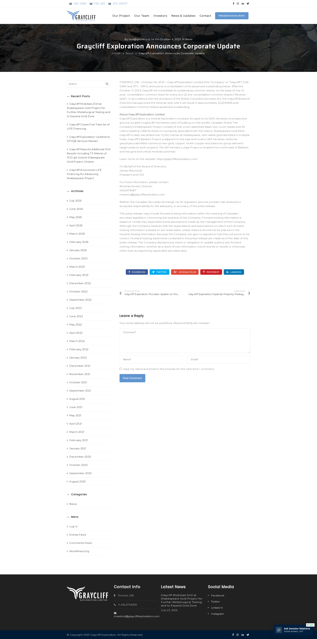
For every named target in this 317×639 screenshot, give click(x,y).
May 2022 (75, 324)
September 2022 (80, 299)
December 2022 (80, 283)
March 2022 (77, 341)
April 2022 (75, 332)
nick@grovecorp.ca (141, 39)
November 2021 (79, 374)
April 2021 (75, 423)
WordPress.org (79, 551)
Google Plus (187, 272)
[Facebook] (233, 3)
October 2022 (78, 291)
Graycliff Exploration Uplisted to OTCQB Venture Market (88, 139)
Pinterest (212, 272)
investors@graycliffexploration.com (136, 616)
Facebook (138, 272)
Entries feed (77, 534)
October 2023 (78, 258)
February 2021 (78, 440)
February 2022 (78, 349)
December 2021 (79, 365)
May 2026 (75, 217)
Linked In (217, 607)
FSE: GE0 (99, 3)
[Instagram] (238, 3)
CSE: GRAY (80, 3)
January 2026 (78, 250)
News (189, 39)
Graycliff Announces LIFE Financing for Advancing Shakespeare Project (84, 174)
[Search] (107, 84)
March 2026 (77, 233)
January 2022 (78, 357)
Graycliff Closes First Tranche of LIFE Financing (88, 126)
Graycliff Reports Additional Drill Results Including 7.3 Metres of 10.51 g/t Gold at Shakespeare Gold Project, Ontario (88, 155)
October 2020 (78, 465)
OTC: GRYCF (120, 3)
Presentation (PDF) (232, 15)
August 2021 (77, 398)
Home (116, 53)
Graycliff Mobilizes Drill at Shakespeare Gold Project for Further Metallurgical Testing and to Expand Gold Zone (88, 110)
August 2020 (77, 481)
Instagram (217, 613)
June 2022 (76, 316)
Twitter (161, 272)
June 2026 (76, 208)
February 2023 (78, 275)
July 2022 (75, 308)
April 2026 (75, 225)
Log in (73, 526)
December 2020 (80, 456)
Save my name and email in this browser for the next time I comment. (168, 369)
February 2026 (78, 242)
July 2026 (75, 200)
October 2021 (78, 382)
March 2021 (76, 431)
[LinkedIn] (243, 3)
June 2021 (75, 407)
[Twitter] (248, 3)
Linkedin (235, 272)
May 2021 (75, 415)
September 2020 (80, 473)
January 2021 (77, 448)
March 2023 (77, 266)
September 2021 (80, 390)
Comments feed (80, 543)
